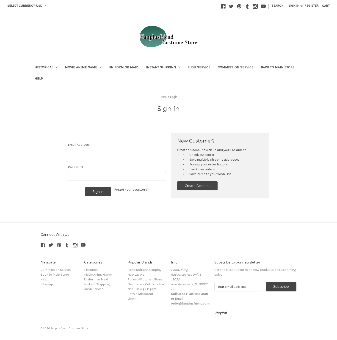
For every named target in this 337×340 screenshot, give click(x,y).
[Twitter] (231, 6)
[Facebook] (223, 6)
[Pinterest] (239, 6)
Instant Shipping (161, 67)
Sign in (293, 6)
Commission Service (236, 67)
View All (132, 299)
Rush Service (199, 67)
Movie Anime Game (81, 67)
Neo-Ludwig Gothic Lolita (145, 284)
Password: (75, 167)
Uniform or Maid (123, 67)
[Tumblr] (247, 6)
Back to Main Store (278, 67)
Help (39, 78)
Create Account (197, 186)
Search (277, 6)
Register (311, 6)
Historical (44, 67)
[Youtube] (263, 6)
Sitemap (47, 284)
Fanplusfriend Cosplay (144, 270)
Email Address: (79, 145)
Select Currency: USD (25, 6)
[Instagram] (255, 6)
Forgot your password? (131, 190)
